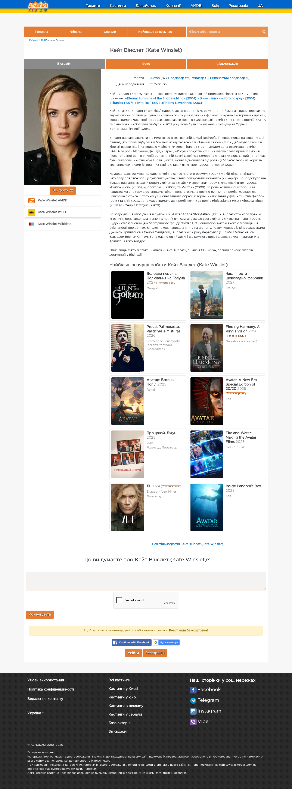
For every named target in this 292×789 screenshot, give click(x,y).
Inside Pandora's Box (243, 486)
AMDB (196, 5)
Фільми (76, 32)
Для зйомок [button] (146, 5)
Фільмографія (227, 64)
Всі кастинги (119, 680)
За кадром (118, 731)
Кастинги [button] (118, 5)
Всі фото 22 (62, 190)
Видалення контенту (45, 699)
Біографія (64, 64)
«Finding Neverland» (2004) (182, 103)
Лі (148, 486)
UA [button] (260, 5)
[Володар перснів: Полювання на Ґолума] (127, 295)
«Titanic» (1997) (121, 103)
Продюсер (176, 78)
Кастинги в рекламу (126, 706)
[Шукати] (264, 32)
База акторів (119, 723)
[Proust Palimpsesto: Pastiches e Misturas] (127, 348)
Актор (155, 78)
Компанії (173, 5)
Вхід (215, 5)
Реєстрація (238, 5)
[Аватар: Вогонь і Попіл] (127, 401)
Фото (146, 64)
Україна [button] (34, 713)
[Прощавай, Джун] (127, 454)
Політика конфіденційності (50, 689)
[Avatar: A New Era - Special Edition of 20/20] (206, 401)
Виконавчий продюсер (227, 78)
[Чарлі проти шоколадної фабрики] (206, 295)
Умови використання (45, 680)
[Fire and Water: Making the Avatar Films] (206, 454)
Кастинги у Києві (123, 688)
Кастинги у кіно (122, 697)
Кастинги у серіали (125, 714)
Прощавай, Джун (161, 433)
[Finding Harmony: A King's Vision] (206, 348)
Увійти (133, 653)
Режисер (197, 78)
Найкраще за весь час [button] (155, 32)
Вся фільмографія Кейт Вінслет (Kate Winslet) (187, 544)
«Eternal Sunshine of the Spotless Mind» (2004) (160, 98)
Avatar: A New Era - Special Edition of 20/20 (242, 384)
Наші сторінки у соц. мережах (222, 680)
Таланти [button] (93, 5)
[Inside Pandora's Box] (206, 507)
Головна (41, 32)
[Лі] (127, 507)
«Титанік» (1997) (147, 103)
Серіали (110, 32)
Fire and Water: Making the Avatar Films (241, 438)
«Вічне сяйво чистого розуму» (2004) (226, 98)
